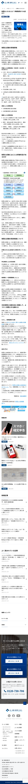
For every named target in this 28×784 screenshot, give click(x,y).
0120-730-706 (15, 691)
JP (18, 3)
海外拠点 (5, 740)
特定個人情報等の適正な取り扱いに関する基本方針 (13, 762)
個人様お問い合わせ (20, 753)
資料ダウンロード (19, 745)
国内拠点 (5, 738)
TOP (24, 703)
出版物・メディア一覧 (20, 741)
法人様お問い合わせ (20, 751)
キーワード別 (5, 618)
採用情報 (17, 733)
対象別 (3, 624)
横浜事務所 (23, 396)
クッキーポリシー (6, 764)
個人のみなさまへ (7, 729)
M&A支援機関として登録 (7, 769)
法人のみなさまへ (7, 727)
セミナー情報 (18, 724)
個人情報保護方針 (6, 760)
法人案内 (4, 745)
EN (22, 3)
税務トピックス (19, 737)
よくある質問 (18, 727)
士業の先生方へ (6, 736)
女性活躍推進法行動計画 (7, 771)
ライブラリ (5, 748)
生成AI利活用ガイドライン (8, 766)
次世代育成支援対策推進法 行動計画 (10, 773)
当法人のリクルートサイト (16, 342)
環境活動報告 (5, 775)
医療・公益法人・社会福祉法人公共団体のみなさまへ (8, 732)
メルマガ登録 (18, 731)
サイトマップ (5, 777)
